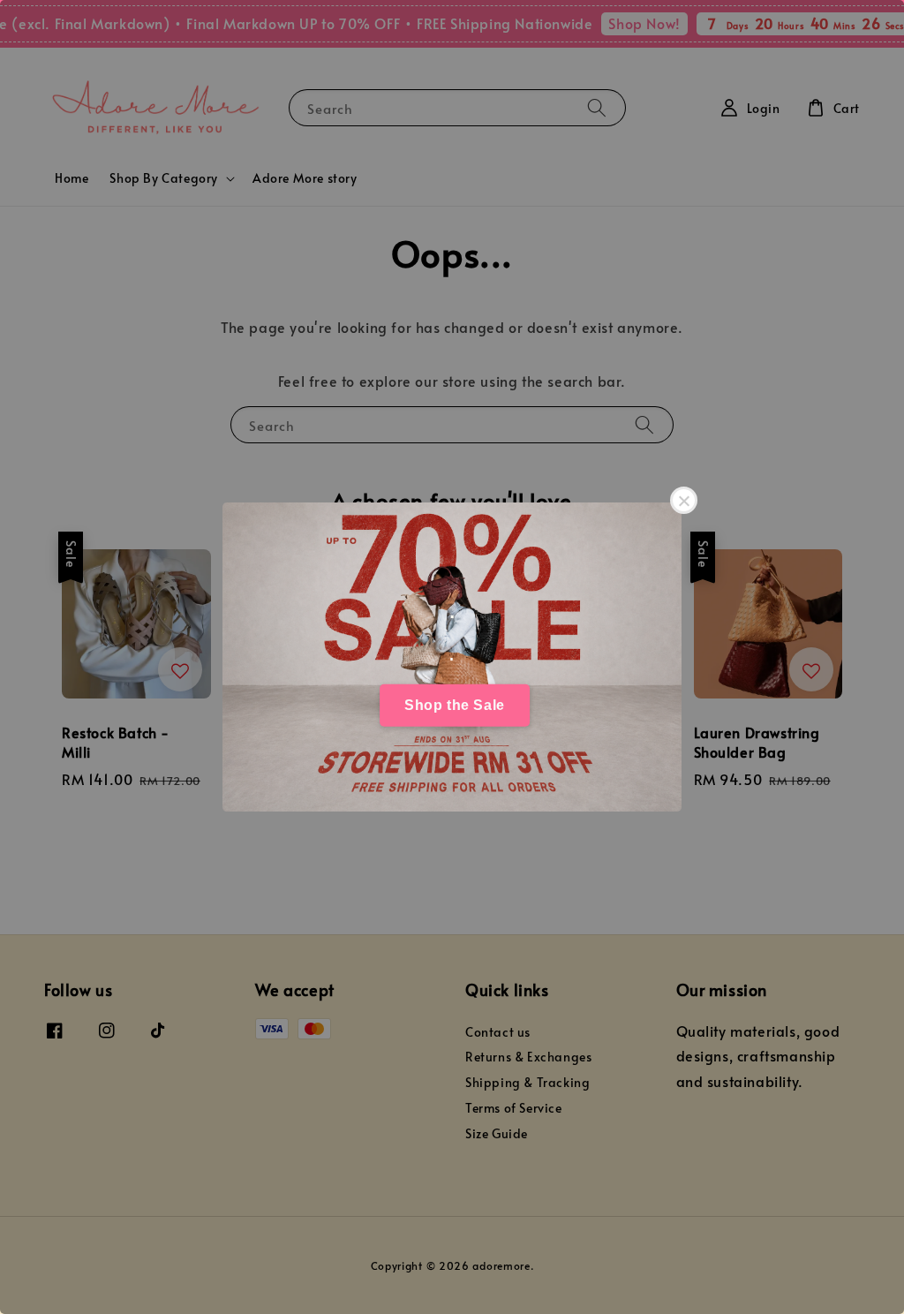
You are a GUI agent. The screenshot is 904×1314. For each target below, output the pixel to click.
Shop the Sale (454, 705)
